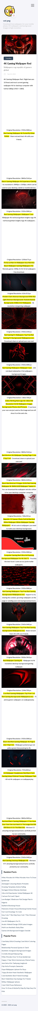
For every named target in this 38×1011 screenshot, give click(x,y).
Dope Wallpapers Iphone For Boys (14, 969)
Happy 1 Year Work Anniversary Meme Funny (18, 960)
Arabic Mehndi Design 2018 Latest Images (17, 924)
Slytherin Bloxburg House (11, 906)
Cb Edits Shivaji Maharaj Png (12, 954)
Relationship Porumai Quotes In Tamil (15, 948)
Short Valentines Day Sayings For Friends (16, 979)
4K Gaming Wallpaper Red (17, 63)
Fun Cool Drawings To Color (12, 912)
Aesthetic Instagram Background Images (16, 951)
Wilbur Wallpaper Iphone (11, 982)
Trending (8, 58)
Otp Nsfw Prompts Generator (12, 966)
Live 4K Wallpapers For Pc (11, 921)
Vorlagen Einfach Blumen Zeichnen (14, 890)
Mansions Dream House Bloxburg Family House (19, 909)
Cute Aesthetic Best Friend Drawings (15, 976)
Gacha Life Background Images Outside (16, 931)
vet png (6, 20)
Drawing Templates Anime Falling (14, 887)
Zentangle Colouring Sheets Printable (15, 884)
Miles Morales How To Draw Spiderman (16, 957)
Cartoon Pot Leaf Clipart (10, 896)
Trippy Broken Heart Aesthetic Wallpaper (17, 972)
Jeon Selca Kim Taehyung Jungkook (14, 963)
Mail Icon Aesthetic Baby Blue (13, 927)
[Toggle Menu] (32, 5)
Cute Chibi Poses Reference (12, 985)
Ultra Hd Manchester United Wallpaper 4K (17, 893)
